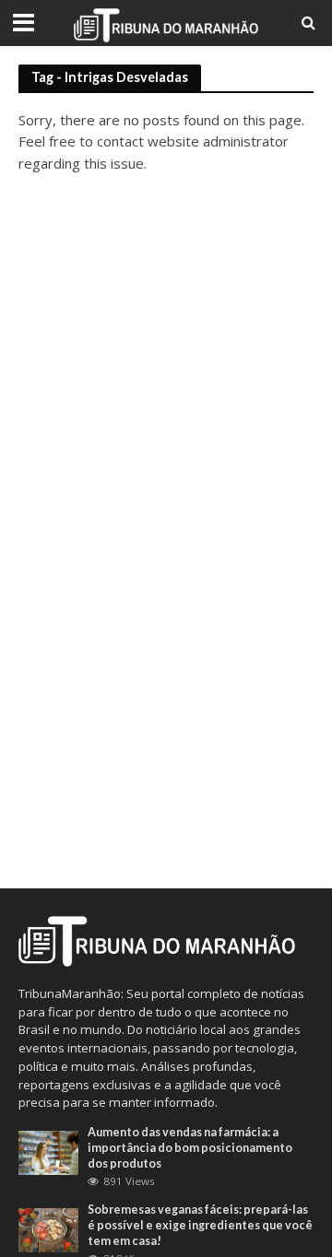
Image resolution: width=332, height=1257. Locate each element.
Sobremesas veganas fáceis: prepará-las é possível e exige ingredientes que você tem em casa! (200, 1225)
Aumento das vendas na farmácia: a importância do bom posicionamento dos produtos (190, 1147)
